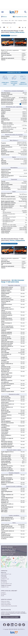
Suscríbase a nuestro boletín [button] (10, 617)
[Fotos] (4, 27)
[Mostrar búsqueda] (25, 12)
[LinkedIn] (12, 624)
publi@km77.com (5, 578)
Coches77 (3, 592)
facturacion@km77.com (6, 583)
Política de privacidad (6, 604)
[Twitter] (8, 624)
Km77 (14, 12)
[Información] (0, 27)
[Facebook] (4, 624)
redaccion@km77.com (6, 574)
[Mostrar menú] (2, 12)
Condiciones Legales (5, 602)
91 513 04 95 (10, 554)
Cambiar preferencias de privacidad (9, 605)
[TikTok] (23, 624)
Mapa (14, 550)
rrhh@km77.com (4, 587)
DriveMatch (3, 594)
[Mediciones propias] (10, 27)
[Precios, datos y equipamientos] (7, 27)
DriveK (2, 595)
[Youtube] (16, 624)
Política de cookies (5, 601)
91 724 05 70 (12, 552)
